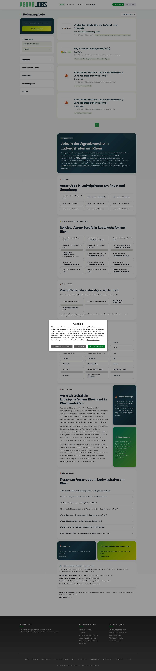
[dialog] (78, 335)
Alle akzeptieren (96, 346)
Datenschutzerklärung (93, 340)
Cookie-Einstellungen (61, 346)
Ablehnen (80, 346)
